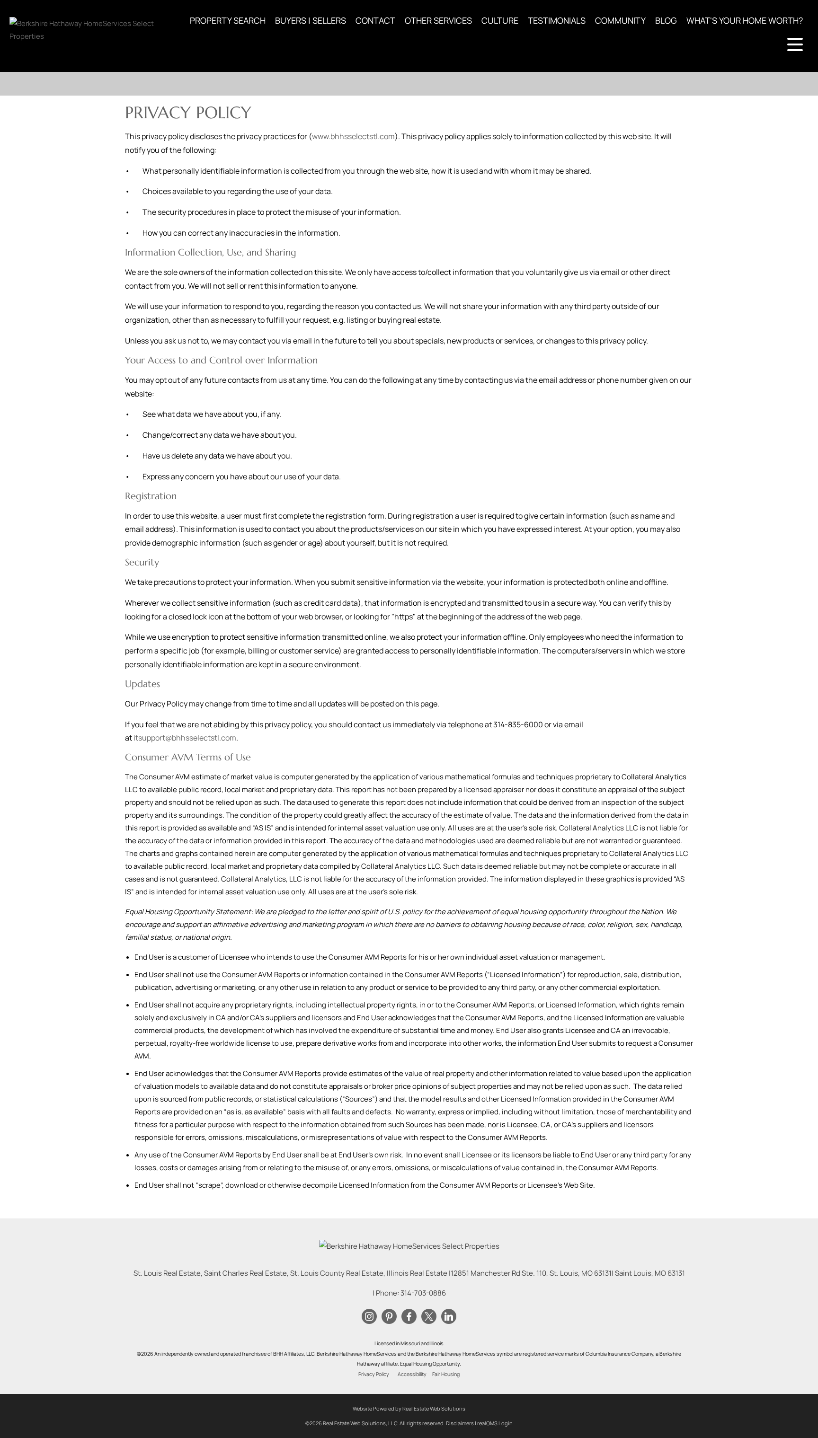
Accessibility (412, 1374)
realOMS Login (495, 1423)
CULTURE (499, 20)
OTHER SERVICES (438, 20)
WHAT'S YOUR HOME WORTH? (744, 20)
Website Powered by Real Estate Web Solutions (409, 1408)
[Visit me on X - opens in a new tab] (429, 1317)
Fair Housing (446, 1374)
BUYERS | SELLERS (310, 20)
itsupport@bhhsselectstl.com (184, 737)
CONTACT (375, 20)
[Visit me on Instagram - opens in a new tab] (369, 1317)
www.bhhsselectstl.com (353, 136)
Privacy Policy (373, 1374)
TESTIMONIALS (557, 20)
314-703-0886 (423, 1293)
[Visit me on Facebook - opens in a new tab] (409, 1317)
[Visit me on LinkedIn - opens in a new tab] (449, 1317)
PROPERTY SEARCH (228, 20)
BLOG (666, 20)
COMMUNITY (620, 20)
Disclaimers (460, 1423)
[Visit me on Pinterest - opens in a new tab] (389, 1317)
